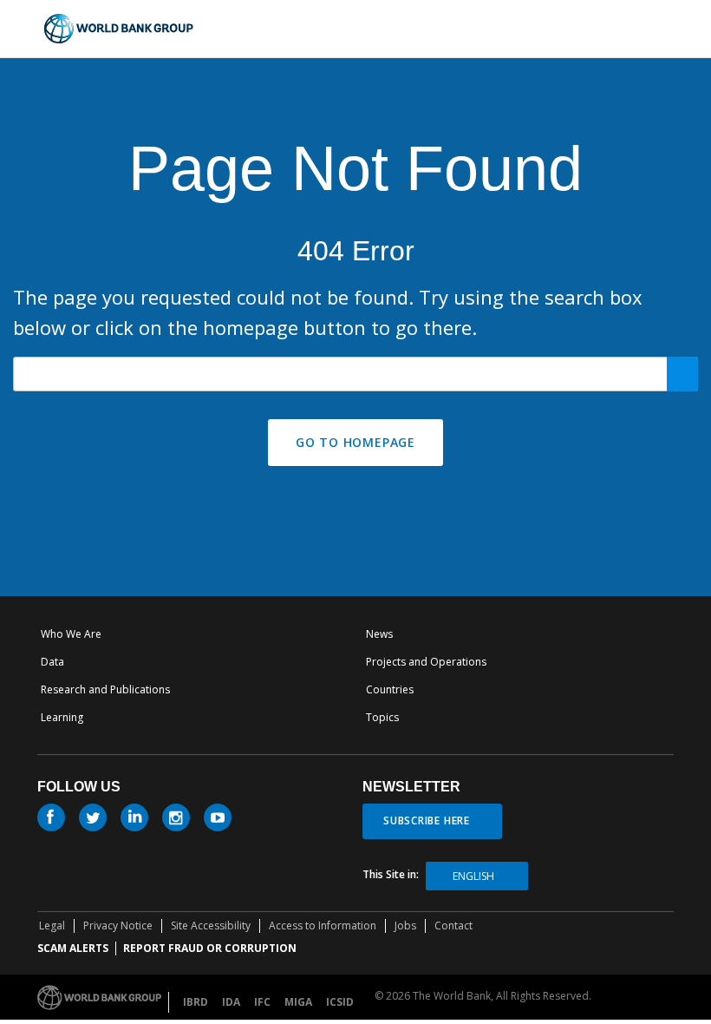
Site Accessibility (211, 925)
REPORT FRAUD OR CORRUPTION (210, 948)
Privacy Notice (118, 925)
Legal (52, 925)
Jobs (405, 925)
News (379, 634)
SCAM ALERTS (72, 948)
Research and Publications (105, 689)
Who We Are (71, 634)
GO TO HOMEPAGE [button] (355, 442)
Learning (62, 717)
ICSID (340, 1001)
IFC (262, 1001)
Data (52, 661)
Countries (390, 689)
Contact (453, 925)
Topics (382, 717)
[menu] (660, 28)
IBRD (195, 1001)
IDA (231, 1001)
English (473, 876)
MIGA (298, 1001)
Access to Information (322, 925)
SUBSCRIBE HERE (426, 820)
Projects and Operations (426, 661)
